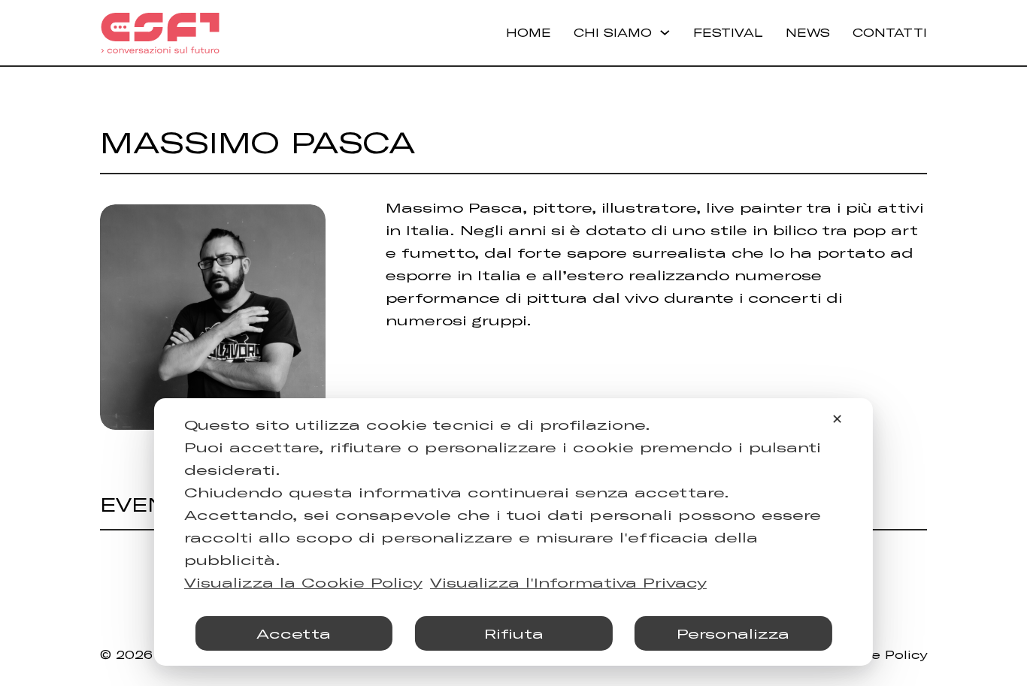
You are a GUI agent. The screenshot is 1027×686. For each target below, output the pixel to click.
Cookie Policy (878, 654)
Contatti (890, 32)
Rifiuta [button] (514, 633)
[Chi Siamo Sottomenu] (665, 32)
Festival (728, 32)
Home (528, 32)
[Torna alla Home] (160, 33)
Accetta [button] (293, 633)
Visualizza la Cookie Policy (303, 582)
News (808, 32)
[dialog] (513, 532)
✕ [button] (837, 418)
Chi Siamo (613, 32)
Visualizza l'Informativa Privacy (568, 582)
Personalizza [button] (733, 633)
